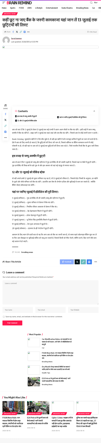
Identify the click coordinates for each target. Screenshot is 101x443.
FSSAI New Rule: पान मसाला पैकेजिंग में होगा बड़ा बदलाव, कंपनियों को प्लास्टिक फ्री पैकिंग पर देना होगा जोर (57, 355)
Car (43, 348)
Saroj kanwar (16, 38)
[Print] (24, 32)
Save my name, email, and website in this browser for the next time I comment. (34, 317)
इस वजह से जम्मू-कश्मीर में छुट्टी (27, 116)
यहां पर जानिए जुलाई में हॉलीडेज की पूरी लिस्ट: (73, 117)
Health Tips (46, 373)
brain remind (19, 2)
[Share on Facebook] (13, 32)
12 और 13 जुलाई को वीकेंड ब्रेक (27, 121)
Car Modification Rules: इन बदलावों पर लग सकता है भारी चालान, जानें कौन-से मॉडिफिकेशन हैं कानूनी (57, 341)
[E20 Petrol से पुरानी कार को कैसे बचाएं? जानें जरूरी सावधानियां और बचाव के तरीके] (34, 381)
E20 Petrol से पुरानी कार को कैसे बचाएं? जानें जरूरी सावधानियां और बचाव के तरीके (37, 420)
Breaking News (10, 14)
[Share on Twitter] (17, 32)
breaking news (27, 252)
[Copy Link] (20, 32)
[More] (28, 32)
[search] (91, 3)
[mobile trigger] (4, 2)
